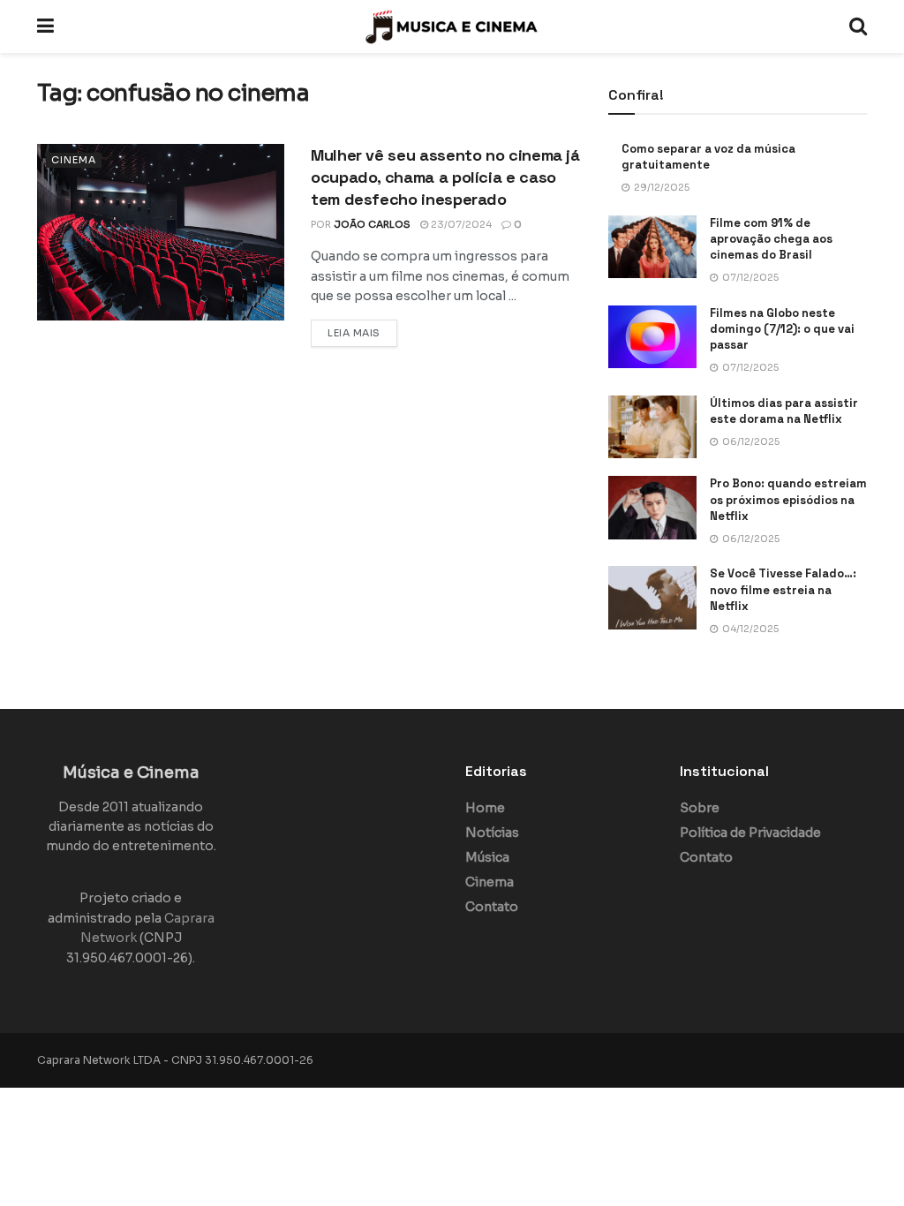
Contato (491, 907)
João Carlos (372, 224)
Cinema (73, 160)
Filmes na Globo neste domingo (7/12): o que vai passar (782, 328)
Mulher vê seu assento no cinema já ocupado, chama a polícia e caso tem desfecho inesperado (445, 177)
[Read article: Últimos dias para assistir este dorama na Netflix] (652, 427)
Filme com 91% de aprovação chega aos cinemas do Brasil (771, 238)
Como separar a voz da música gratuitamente (708, 156)
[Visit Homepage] (452, 26)
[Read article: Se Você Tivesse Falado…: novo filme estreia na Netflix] (652, 597)
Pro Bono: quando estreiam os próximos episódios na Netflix (788, 499)
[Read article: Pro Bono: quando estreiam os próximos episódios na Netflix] (652, 507)
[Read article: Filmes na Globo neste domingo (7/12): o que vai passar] (652, 337)
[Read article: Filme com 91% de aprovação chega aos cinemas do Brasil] (652, 247)
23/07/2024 (460, 224)
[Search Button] (858, 26)
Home (485, 808)
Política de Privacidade (750, 832)
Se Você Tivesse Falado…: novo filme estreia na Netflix (783, 589)
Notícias (492, 832)
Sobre (699, 808)
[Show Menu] (45, 26)
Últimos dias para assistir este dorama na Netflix (784, 411)
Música (487, 857)
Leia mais (362, 332)
